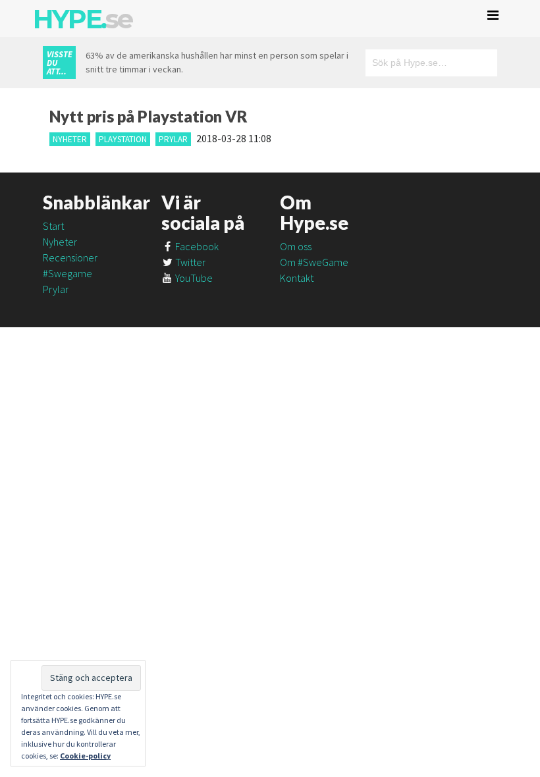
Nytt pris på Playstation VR (148, 116)
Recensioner (70, 257)
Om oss (295, 246)
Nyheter (70, 139)
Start (53, 225)
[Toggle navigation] (493, 15)
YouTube (193, 277)
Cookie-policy (85, 756)
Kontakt (296, 277)
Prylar (173, 139)
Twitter (189, 262)
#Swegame (67, 273)
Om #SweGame (314, 262)
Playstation (123, 139)
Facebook (196, 246)
